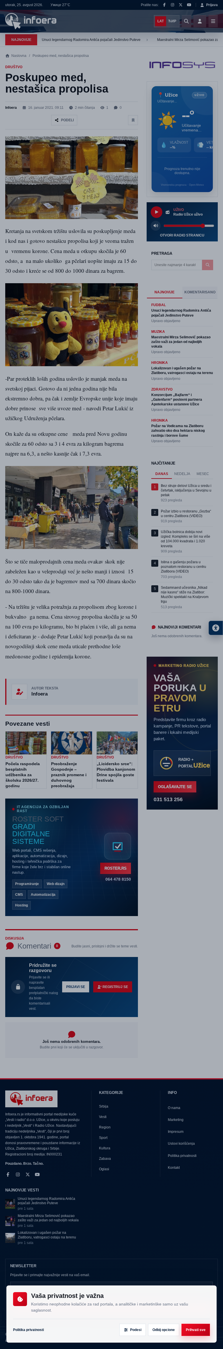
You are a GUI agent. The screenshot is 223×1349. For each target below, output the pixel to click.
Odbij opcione (163, 1330)
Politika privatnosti (28, 1330)
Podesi (135, 1330)
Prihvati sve (196, 1330)
